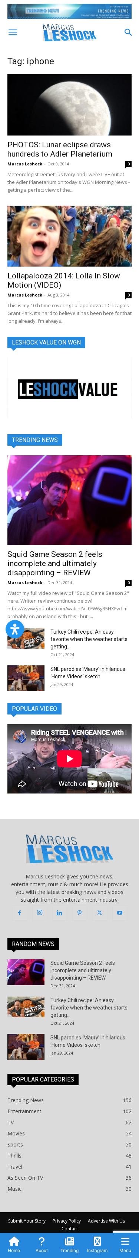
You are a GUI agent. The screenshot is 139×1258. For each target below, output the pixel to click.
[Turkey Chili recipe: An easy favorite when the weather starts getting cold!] (25, 638)
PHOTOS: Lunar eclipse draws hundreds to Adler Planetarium (59, 149)
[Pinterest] (79, 913)
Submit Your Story (27, 1221)
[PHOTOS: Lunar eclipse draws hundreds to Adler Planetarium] (69, 104)
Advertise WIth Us (106, 1221)
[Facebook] (19, 913)
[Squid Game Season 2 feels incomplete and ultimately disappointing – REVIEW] (69, 500)
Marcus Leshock (24, 164)
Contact (70, 1229)
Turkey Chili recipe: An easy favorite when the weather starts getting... (89, 639)
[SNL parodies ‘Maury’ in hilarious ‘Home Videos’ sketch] (25, 678)
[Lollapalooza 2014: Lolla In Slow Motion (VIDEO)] (69, 236)
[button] (12, 32)
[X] (99, 913)
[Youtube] (119, 913)
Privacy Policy (67, 1221)
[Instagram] (39, 912)
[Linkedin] (59, 913)
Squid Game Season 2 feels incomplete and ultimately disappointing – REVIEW (54, 563)
